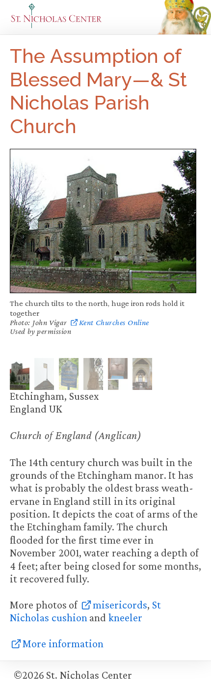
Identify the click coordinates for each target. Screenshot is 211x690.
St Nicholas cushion (85, 611)
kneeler (125, 617)
